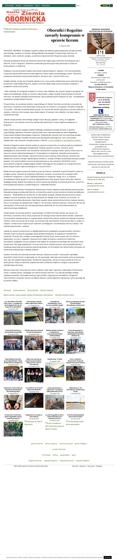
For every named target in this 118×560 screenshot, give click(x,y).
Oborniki (43, 290)
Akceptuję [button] (108, 557)
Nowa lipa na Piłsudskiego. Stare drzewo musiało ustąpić (54, 303)
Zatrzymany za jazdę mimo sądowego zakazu (33, 302)
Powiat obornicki (19, 290)
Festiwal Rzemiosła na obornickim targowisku (13, 331)
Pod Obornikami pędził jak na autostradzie (75, 416)
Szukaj (105, 5)
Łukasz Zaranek (20, 295)
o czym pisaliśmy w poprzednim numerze (64, 140)
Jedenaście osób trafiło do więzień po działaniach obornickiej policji (13, 389)
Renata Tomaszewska (34, 295)
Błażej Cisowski (9, 295)
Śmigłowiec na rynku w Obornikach (34, 416)
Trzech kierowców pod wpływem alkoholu (34, 389)
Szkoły (71, 295)
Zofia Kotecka (48, 295)
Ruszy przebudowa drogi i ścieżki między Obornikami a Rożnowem (75, 303)
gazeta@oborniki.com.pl (95, 192)
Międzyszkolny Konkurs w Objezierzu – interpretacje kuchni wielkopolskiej (55, 332)
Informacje (7, 290)
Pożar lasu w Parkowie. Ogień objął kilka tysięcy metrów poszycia (13, 416)
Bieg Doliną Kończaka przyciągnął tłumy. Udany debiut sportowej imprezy (13, 361)
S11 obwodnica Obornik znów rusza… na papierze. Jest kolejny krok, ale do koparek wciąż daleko (13, 304)
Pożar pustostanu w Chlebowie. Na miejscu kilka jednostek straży (55, 389)
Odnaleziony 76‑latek (54, 359)
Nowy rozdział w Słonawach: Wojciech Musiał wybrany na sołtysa (75, 361)
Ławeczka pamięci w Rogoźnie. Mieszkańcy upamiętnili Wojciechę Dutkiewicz (75, 332)
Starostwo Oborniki (62, 295)
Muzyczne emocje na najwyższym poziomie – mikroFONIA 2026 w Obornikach (33, 361)
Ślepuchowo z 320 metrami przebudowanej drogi (76, 389)
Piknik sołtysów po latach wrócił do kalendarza (34, 331)
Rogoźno (50, 290)
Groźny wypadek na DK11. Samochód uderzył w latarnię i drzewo (54, 416)
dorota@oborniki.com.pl (95, 186)
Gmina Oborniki (32, 290)
